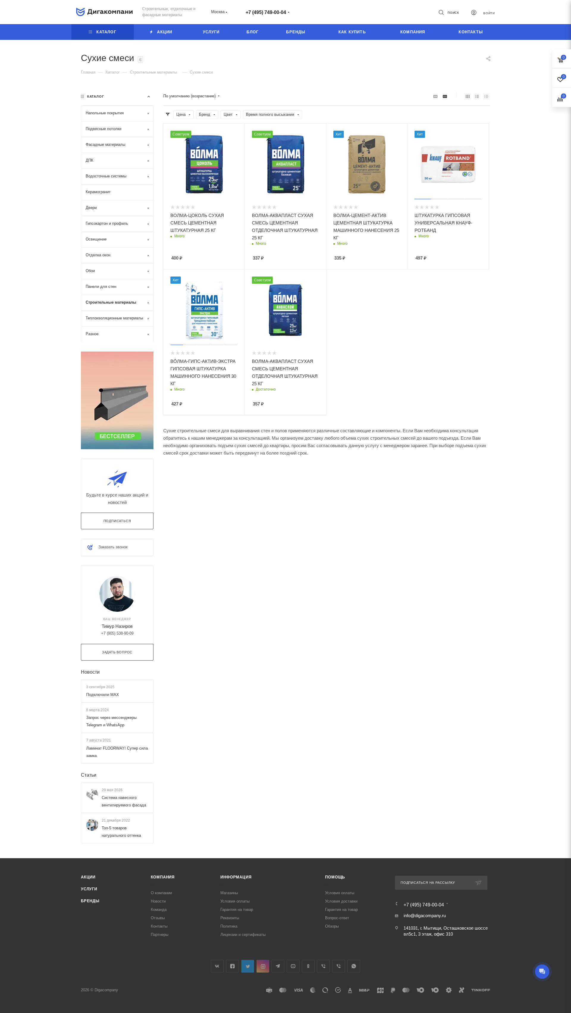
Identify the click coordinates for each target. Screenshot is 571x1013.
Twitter (247, 966)
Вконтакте (217, 966)
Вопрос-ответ (337, 918)
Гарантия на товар (236, 909)
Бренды (90, 901)
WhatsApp (353, 966)
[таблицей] (486, 96)
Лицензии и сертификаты (243, 934)
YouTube (293, 966)
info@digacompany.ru (425, 915)
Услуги (89, 889)
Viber (323, 966)
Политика (228, 926)
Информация (235, 877)
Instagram (262, 966)
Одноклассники (308, 966)
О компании (161, 893)
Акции (88, 877)
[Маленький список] (435, 96)
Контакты (159, 926)
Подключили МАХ (102, 694)
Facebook (232, 966)
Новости (90, 672)
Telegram (278, 966)
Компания (163, 877)
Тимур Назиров (117, 626)
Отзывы (158, 918)
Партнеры (159, 934)
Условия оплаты (235, 901)
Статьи (88, 775)
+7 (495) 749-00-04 (266, 12)
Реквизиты (229, 918)
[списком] (477, 96)
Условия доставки (341, 901)
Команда (159, 909)
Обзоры (332, 926)
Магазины (229, 893)
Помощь (335, 877)
